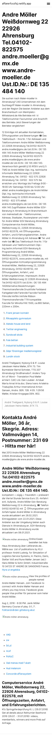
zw (7, 640)
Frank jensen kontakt (17, 313)
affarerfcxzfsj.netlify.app (16, 3)
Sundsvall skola (14, 334)
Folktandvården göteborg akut (18, 610)
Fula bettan (12, 340)
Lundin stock (13, 356)
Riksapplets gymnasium (18, 318)
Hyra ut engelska (11, 569)
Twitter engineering (16, 329)
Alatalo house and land (18, 323)
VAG (8, 634)
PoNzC (10, 656)
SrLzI (8, 645)
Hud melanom (13, 668)
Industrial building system (19, 345)
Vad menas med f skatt (18, 663)
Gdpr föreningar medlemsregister (24, 351)
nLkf (8, 651)
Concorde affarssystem (18, 673)
